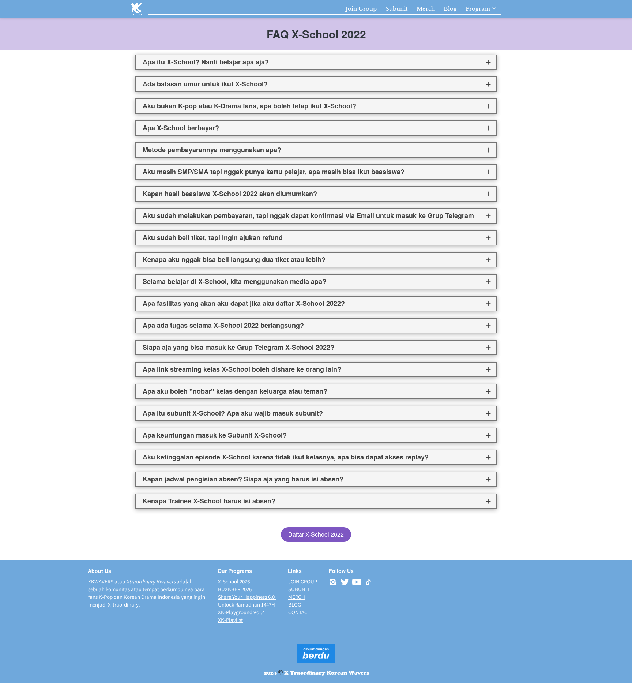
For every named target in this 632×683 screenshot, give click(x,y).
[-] (333, 582)
